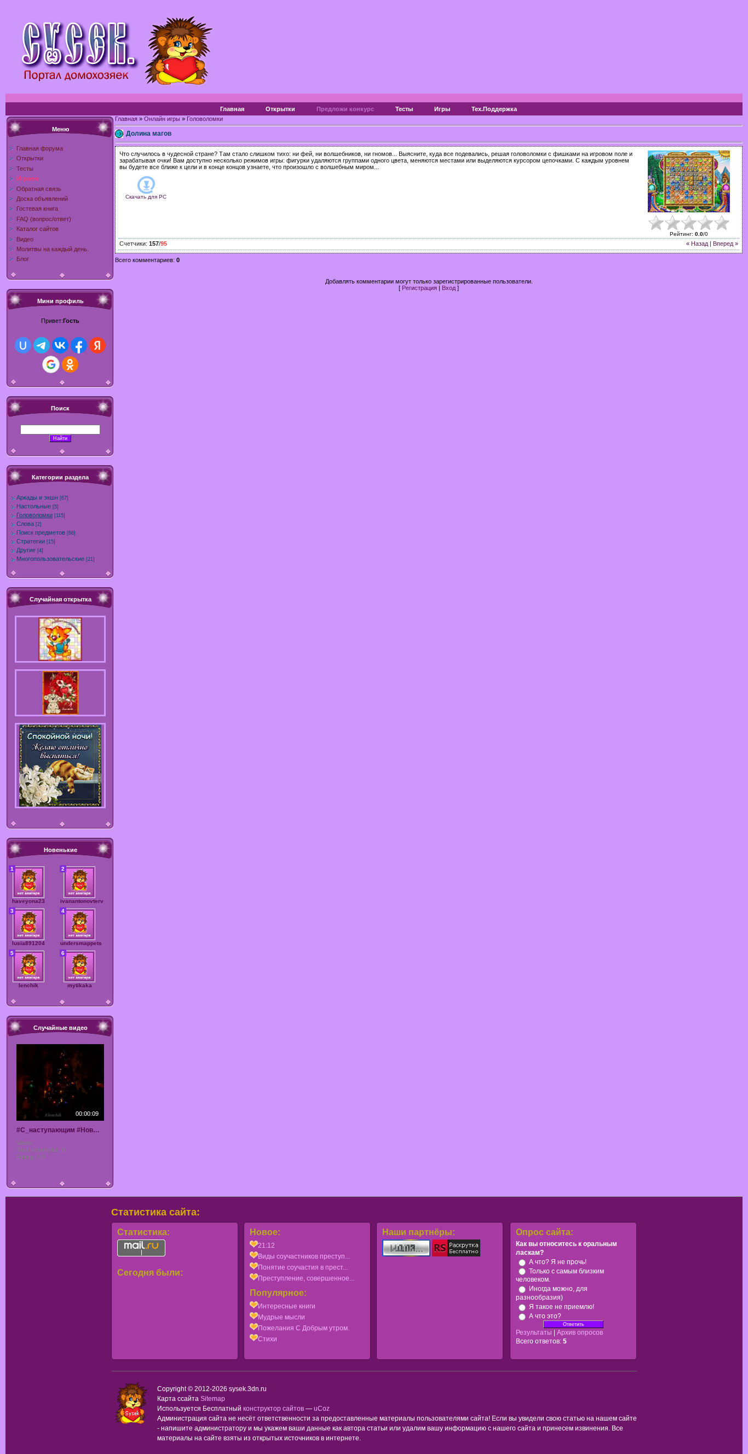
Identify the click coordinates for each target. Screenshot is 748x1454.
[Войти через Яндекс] (97, 345)
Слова (25, 523)
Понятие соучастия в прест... (303, 1267)
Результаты (534, 1332)
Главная (232, 109)
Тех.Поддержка (494, 109)
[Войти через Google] (51, 364)
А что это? (545, 1316)
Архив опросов (580, 1332)
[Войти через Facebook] (79, 345)
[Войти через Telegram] (41, 345)
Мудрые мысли (281, 1317)
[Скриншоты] (689, 181)
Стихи (267, 1339)
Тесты (404, 109)
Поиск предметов (40, 532)
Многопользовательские (50, 558)
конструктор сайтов (273, 1408)
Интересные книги (286, 1306)
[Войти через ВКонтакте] (60, 345)
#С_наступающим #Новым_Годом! (60, 1130)
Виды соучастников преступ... (304, 1256)
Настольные (33, 506)
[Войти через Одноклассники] (70, 364)
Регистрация (419, 288)
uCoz (322, 1408)
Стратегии (30, 541)
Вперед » (725, 243)
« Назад (697, 243)
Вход (449, 288)
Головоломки (34, 515)
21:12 (266, 1245)
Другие (26, 550)
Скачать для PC (145, 197)
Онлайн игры (162, 118)
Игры (442, 109)
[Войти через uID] (23, 345)
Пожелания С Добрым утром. (303, 1328)
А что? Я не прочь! (557, 1262)
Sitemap (212, 1399)
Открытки (280, 109)
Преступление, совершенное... (306, 1278)
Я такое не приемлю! (561, 1307)
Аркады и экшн (37, 497)
